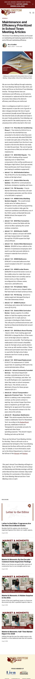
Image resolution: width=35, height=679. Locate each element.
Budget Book (24, 422)
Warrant (16, 453)
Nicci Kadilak (12, 44)
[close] (32, 4)
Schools (5, 18)
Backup (25, 453)
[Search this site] (30, 12)
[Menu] (33, 12)
